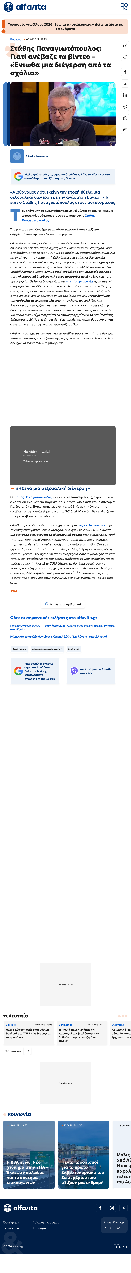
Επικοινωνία (11, 1228)
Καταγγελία (19, 648)
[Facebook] (125, 72)
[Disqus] (65, 739)
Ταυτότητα (39, 1228)
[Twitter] (125, 83)
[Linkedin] (125, 95)
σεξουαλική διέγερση (93, 525)
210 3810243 (112, 1228)
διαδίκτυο (73, 648)
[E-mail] (125, 130)
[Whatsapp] (125, 118)
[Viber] (125, 107)
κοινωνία (19, 1114)
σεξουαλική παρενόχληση (47, 648)
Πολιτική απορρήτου (46, 1222)
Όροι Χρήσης (11, 1222)
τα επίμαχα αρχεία (79, 281)
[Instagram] (112, 1208)
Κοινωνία (16, 39)
